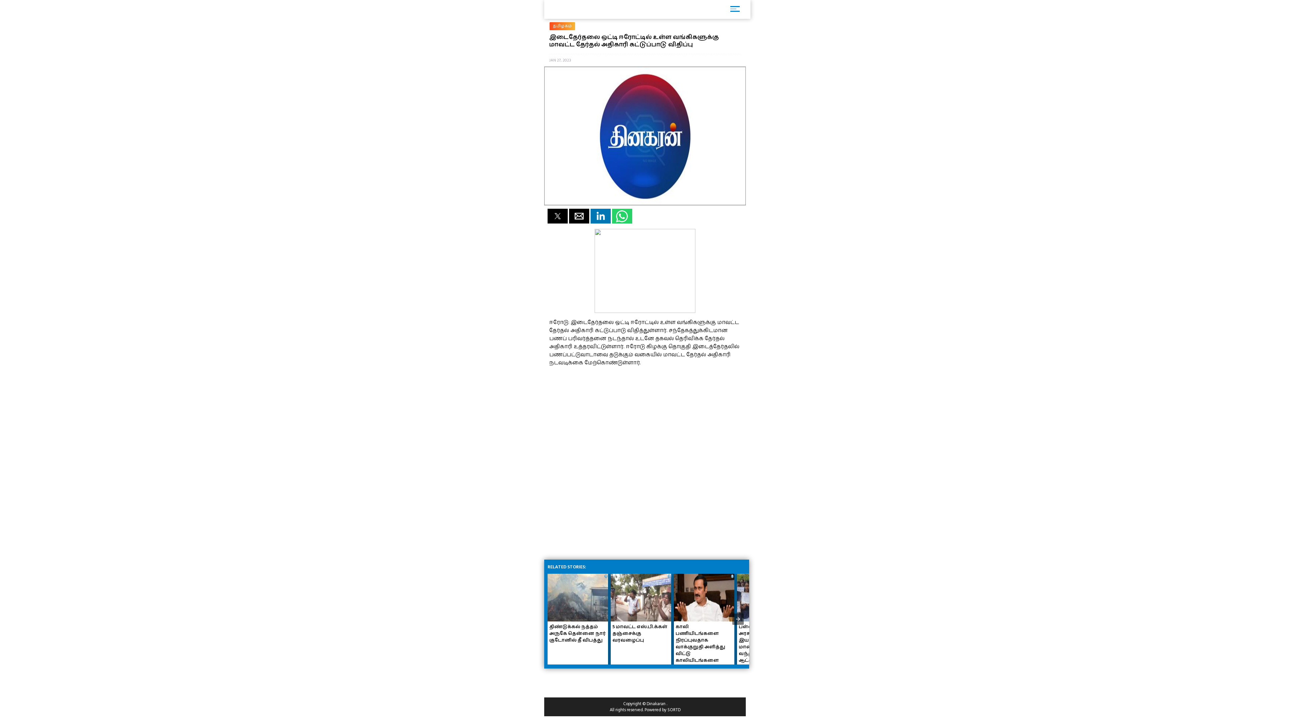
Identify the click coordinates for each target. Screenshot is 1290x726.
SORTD (674, 710)
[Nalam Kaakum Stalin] (645, 311)
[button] (558, 216)
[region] (599, 414)
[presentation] (738, 619)
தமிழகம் (562, 26)
